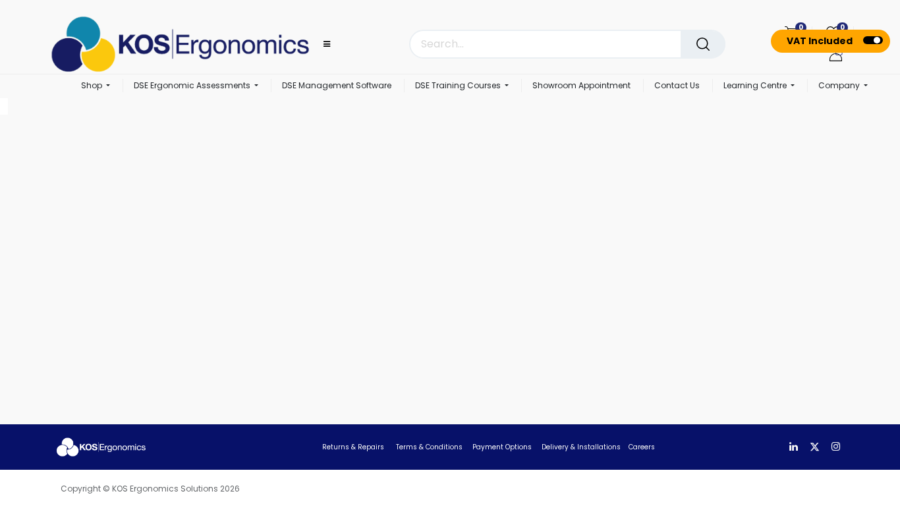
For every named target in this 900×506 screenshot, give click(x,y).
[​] (794, 447)
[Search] (703, 44)
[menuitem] (336, 86)
